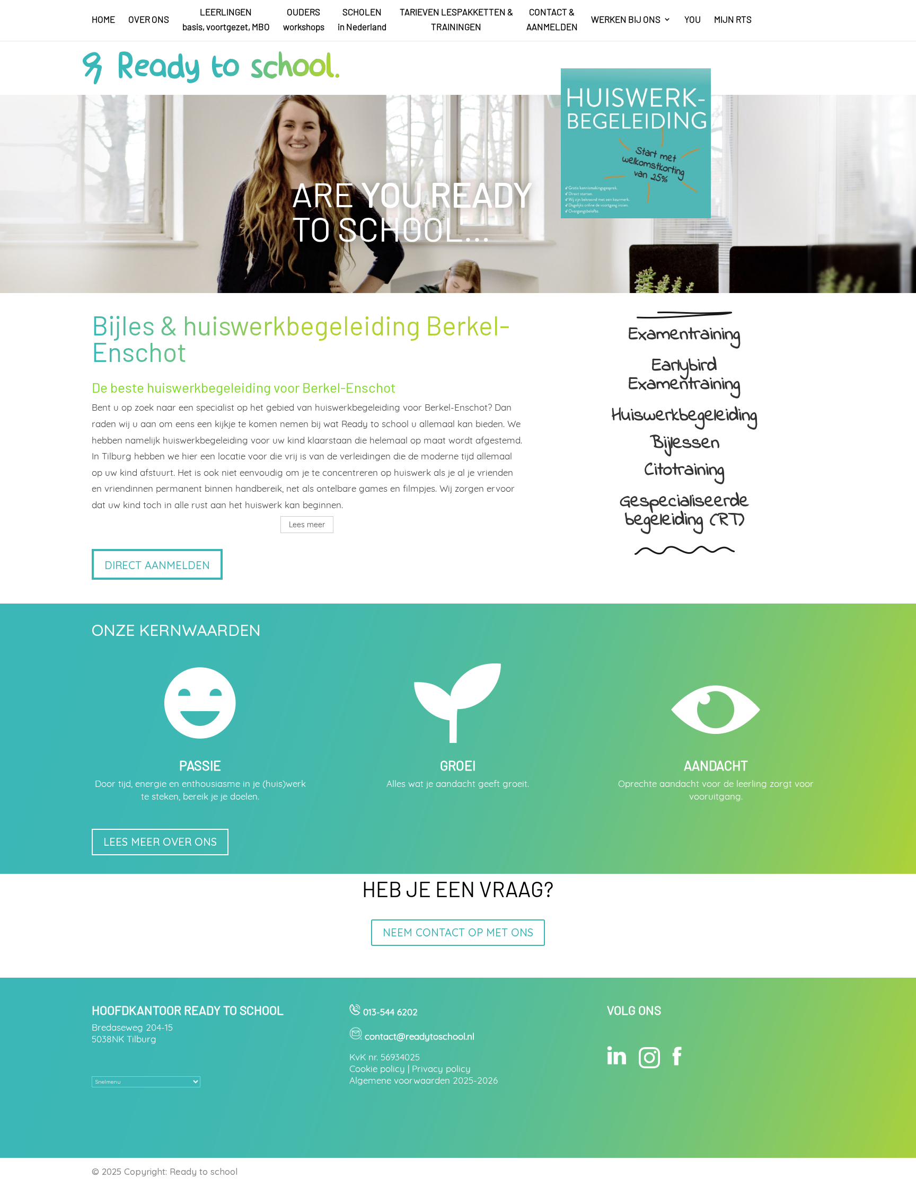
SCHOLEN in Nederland (362, 20)
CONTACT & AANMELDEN (552, 20)
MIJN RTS (733, 19)
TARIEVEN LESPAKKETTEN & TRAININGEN (456, 20)
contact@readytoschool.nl (419, 1036)
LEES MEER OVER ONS (160, 841)
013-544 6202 (389, 1011)
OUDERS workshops (303, 20)
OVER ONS (148, 19)
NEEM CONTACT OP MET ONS (458, 932)
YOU (692, 19)
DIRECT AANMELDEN (157, 565)
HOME (103, 19)
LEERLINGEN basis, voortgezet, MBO (226, 20)
